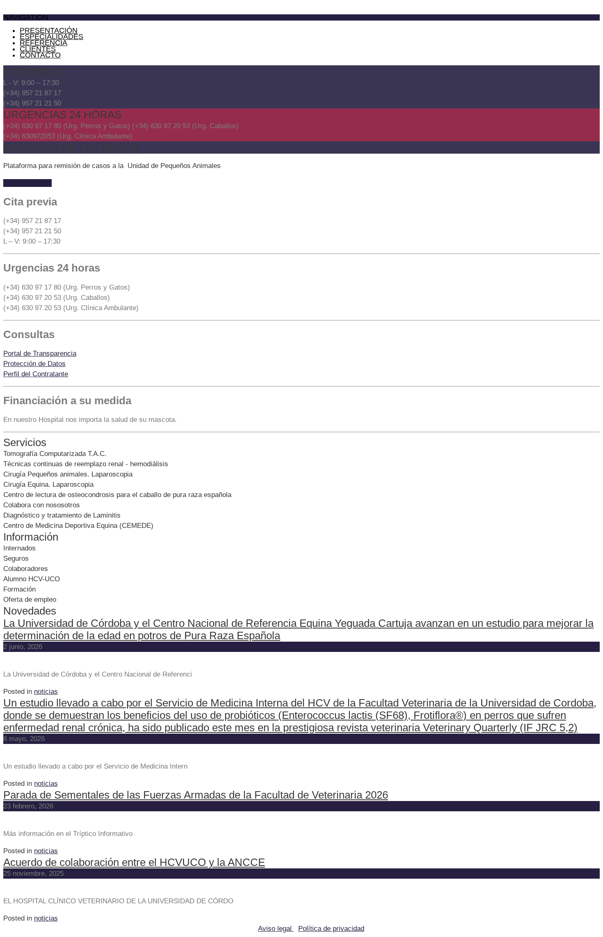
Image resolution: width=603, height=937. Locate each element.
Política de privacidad (331, 928)
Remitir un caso (27, 183)
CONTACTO (40, 55)
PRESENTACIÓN (49, 30)
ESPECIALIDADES (51, 36)
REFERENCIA (43, 43)
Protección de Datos (34, 364)
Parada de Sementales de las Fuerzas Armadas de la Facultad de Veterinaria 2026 (195, 795)
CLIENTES (38, 49)
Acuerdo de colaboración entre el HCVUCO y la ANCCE (134, 862)
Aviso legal (276, 928)
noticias (46, 691)
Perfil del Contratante (35, 374)
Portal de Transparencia (39, 353)
